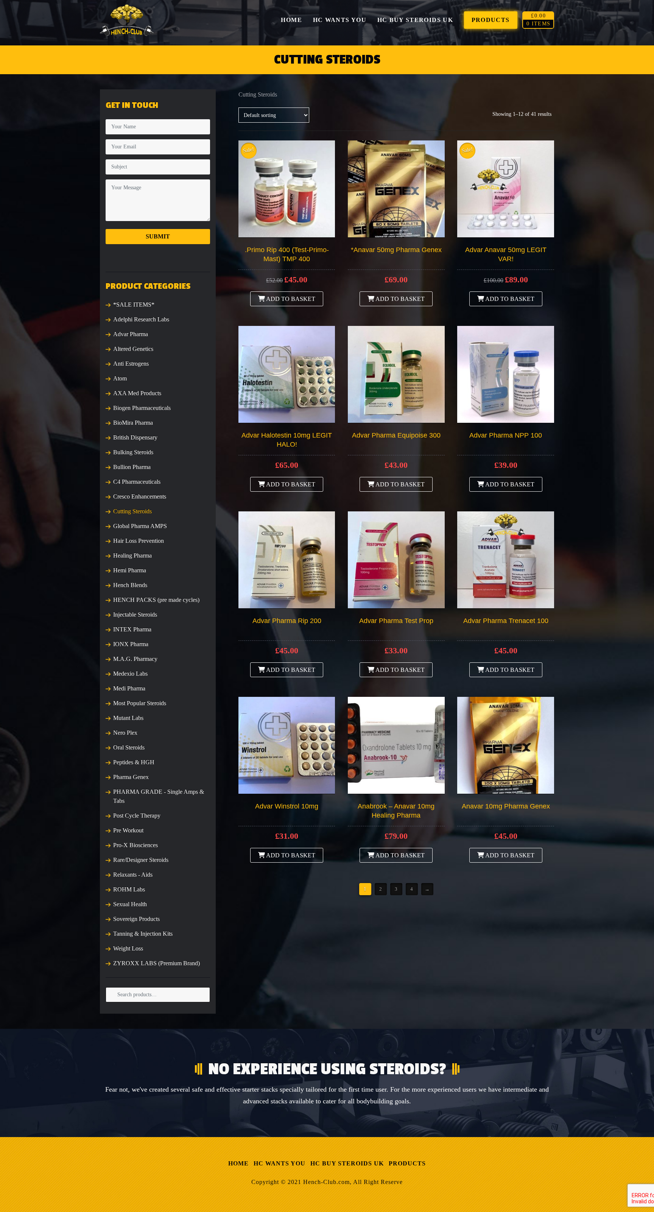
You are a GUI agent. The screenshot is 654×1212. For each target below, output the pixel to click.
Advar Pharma (130, 334)
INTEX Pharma (132, 629)
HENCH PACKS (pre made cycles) (156, 600)
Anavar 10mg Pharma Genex (506, 806)
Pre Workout (128, 830)
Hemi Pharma (129, 570)
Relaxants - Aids (133, 874)
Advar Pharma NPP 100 (505, 435)
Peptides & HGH (133, 762)
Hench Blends (130, 585)
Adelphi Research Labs (141, 319)
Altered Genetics (133, 349)
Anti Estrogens (131, 363)
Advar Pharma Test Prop (396, 621)
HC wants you (279, 1163)
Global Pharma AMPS (140, 526)
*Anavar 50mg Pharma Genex (396, 250)
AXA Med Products (137, 393)
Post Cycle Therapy (136, 815)
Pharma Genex (131, 777)
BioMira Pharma (133, 422)
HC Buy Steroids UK (347, 1163)
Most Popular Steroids (139, 703)
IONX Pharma (130, 644)
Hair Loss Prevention (138, 540)
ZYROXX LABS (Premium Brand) (156, 963)
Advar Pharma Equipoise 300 (396, 435)
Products (407, 1163)
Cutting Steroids (132, 511)
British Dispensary (135, 437)
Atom (120, 378)
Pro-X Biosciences (135, 845)
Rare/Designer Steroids (140, 860)
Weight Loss (128, 948)
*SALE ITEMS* (133, 304)
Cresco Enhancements (139, 496)
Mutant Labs (128, 718)
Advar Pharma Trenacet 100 (505, 621)
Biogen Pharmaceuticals (142, 408)
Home (238, 1163)
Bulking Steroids (133, 452)
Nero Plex (125, 732)
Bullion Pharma (132, 467)
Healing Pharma (132, 555)
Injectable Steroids (135, 614)
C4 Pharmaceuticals (136, 481)
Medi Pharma (129, 688)
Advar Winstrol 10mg (286, 806)
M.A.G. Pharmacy (135, 659)
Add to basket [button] (290, 299)
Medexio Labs (130, 673)
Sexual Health (130, 904)
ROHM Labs (129, 889)
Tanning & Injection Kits (143, 933)
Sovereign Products (136, 919)
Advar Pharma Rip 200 (286, 621)
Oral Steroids (129, 747)
